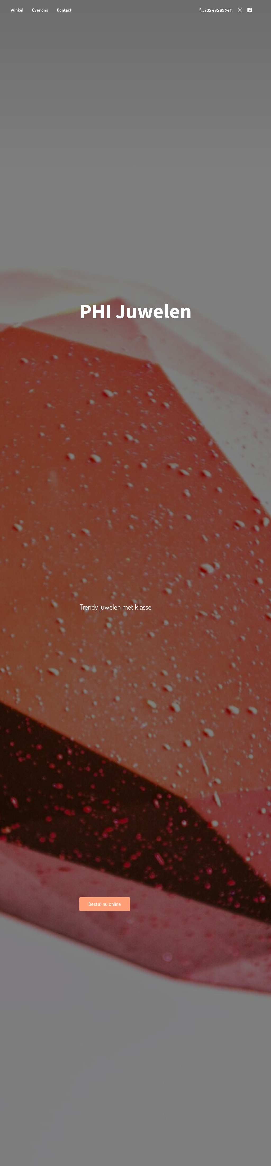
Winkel (17, 10)
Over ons (40, 10)
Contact (64, 10)
